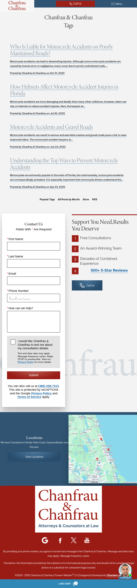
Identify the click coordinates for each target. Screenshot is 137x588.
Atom (86, 199)
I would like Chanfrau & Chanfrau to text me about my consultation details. (35, 351)
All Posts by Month (69, 199)
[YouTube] (87, 540)
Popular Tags (47, 199)
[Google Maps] (45, 540)
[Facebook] (60, 540)
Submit (33, 375)
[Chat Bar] (68, 583)
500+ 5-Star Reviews (109, 270)
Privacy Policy (26, 362)
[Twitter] (73, 540)
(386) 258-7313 (48, 386)
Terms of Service (29, 397)
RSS (94, 199)
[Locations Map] (102, 449)
